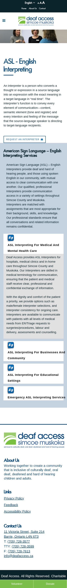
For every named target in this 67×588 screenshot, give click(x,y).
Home (23, 8)
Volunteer (16, 583)
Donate (50, 583)
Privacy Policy (14, 498)
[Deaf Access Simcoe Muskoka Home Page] (34, 447)
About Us (33, 8)
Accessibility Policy (17, 511)
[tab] (33, 244)
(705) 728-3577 (18, 541)
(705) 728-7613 (19, 551)
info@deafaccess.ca (18, 556)
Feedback (11, 505)
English (28, 2)
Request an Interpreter (22, 139)
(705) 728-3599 (23, 546)
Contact (42, 8)
